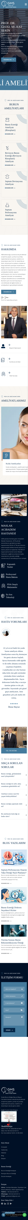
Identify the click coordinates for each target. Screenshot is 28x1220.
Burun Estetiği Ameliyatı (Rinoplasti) (11, 127)
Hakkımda (8, 249)
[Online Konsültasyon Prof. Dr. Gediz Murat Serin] (3, 1215)
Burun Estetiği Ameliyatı (8, 1170)
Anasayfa (4, 1147)
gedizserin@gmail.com (13, 1196)
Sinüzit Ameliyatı (6, 1176)
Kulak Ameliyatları (13, 464)
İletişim (3, 1158)
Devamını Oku (8, 59)
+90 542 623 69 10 (12, 1192)
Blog (2, 1155)
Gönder (8, 1030)
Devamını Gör (9, 134)
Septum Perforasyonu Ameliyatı (11, 212)
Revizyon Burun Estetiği (8, 1173)
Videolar (3, 1153)
